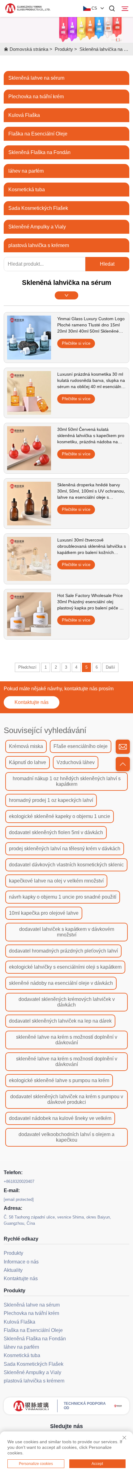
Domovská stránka (29, 49)
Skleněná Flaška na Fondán (39, 152)
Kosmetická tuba (26, 189)
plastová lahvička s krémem (38, 245)
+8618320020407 (19, 1181)
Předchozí (27, 667)
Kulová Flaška (24, 115)
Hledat (107, 264)
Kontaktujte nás (32, 702)
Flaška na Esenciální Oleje (37, 133)
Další (110, 667)
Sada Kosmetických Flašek (38, 208)
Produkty (64, 49)
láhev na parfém (26, 171)
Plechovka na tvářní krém (36, 96)
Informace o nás (21, 1261)
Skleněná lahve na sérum (36, 78)
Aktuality (13, 1270)
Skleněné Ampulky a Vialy (37, 226)
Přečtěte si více (76, 343)
